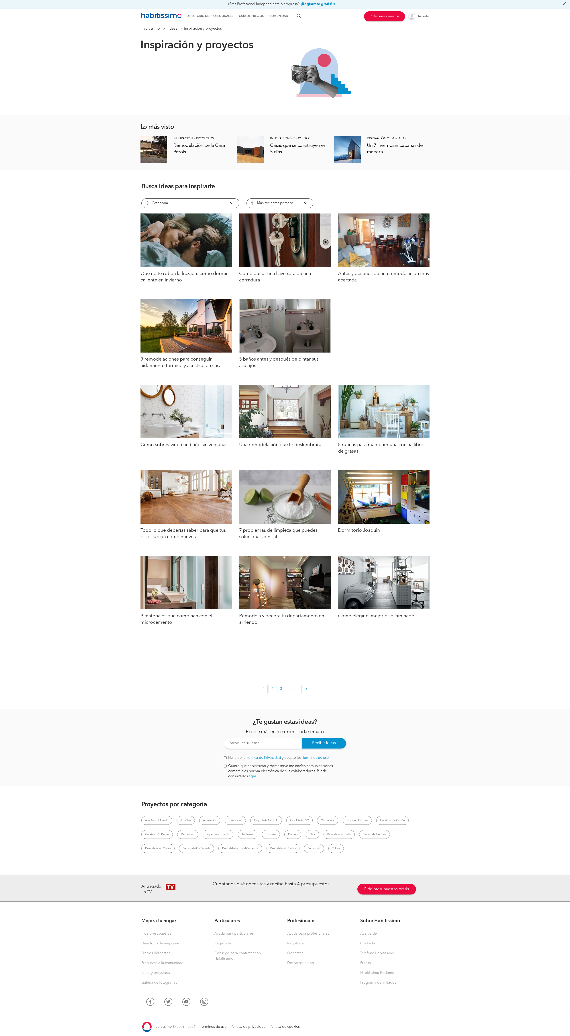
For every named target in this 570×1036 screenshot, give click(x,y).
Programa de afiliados (378, 983)
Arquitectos (209, 820)
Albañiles (185, 820)
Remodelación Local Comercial (240, 848)
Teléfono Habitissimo (377, 953)
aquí (252, 776)
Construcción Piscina (157, 834)
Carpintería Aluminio (266, 820)
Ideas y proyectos (155, 973)
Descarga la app (300, 963)
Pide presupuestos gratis (386, 889)
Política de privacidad (248, 1027)
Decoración (187, 834)
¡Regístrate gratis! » (318, 4)
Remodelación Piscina (283, 848)
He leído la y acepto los (278, 758)
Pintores (292, 834)
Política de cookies (285, 1027)
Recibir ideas (324, 743)
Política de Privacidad (263, 758)
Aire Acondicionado (156, 820)
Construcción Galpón (392, 820)
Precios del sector (155, 953)
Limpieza (271, 834)
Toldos (336, 848)
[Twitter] (168, 1003)
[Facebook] (150, 1003)
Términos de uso (315, 758)
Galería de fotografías (159, 983)
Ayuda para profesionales (308, 933)
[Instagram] (204, 1003)
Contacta (367, 943)
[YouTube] (186, 1003)
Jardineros (248, 834)
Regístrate (222, 943)
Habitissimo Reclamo (377, 973)
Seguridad (314, 848)
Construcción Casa (357, 820)
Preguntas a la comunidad (162, 963)
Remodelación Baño (339, 834)
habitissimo (150, 29)
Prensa (365, 963)
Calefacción (235, 820)
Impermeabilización (218, 834)
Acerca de (368, 933)
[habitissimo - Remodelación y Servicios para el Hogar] (161, 15)
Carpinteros (327, 820)
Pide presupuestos (384, 16)
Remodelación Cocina (158, 848)
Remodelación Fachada (196, 848)
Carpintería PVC (299, 820)
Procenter (295, 953)
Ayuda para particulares (233, 933)
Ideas (173, 29)
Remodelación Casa (374, 834)
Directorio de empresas (160, 943)
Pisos (312, 834)
